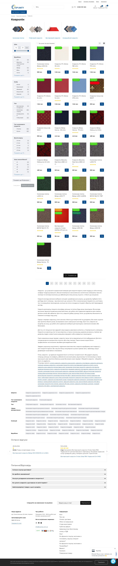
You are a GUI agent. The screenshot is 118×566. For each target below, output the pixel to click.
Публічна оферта (64, 526)
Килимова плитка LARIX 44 (43, 195)
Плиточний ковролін (45, 400)
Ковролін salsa (99, 424)
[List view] (99, 43)
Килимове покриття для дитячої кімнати (37, 408)
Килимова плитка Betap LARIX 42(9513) (79, 195)
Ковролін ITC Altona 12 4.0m (61, 97)
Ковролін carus (75, 433)
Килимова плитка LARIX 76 (96, 161)
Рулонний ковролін (31, 400)
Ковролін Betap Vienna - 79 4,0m (77, 129)
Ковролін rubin (30, 427)
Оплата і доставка (89, 1)
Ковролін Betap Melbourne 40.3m (95, 129)
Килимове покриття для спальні (35, 417)
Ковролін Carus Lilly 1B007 (96, 97)
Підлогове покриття (21, 16)
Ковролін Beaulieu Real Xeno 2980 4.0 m (61, 162)
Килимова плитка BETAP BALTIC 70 (43, 227)
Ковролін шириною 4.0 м (50, 392)
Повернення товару (65, 553)
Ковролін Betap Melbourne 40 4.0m (43, 161)
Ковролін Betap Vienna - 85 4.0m (60, 129)
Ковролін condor (64, 433)
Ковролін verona (53, 421)
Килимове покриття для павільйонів (66, 411)
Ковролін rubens (41, 427)
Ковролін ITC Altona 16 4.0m (43, 97)
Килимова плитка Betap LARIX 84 (43, 65)
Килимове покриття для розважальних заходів (39, 411)
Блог (97, 1)
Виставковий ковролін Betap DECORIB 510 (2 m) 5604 (30, 453)
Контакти (104, 1)
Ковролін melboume (68, 430)
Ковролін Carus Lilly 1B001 (43, 129)
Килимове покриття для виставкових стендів (92, 411)
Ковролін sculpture (74, 424)
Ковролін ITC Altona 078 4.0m (79, 97)
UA (72, 7)
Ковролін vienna (41, 421)
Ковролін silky (52, 424)
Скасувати (16, 185)
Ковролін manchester (82, 430)
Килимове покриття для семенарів (89, 408)
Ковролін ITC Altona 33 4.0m (61, 65)
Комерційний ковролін (47, 404)
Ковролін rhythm (53, 427)
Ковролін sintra (41, 424)
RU (75, 7)
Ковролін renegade (66, 427)
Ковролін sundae (88, 421)
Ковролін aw (96, 433)
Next (105, 452)
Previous (8, 452)
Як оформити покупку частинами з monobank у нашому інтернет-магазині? (70, 539)
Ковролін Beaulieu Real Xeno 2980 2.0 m (78, 162)
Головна (13, 16)
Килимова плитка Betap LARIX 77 (61, 195)
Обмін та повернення (66, 522)
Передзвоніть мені (16, 523)
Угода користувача (65, 524)
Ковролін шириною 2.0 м (33, 396)
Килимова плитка (61, 404)
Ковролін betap (85, 433)
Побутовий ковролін (32, 404)
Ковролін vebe (30, 433)
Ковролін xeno (30, 421)
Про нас (62, 517)
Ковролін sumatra (100, 421)
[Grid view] (104, 43)
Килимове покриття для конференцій (37, 414)
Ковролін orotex (52, 433)
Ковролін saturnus (87, 424)
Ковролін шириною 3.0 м (83, 392)
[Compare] (49, 48)
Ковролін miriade (55, 430)
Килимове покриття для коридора (76, 417)
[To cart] (49, 72)
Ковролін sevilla (62, 424)
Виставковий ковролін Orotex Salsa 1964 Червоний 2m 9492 (81, 456)
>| (93, 283)
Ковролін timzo (40, 433)
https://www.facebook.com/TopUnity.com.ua (39, 523)
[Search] (34, 7)
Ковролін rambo (78, 427)
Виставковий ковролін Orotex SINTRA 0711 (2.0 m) (61, 228)
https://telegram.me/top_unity (41, 523)
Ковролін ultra (64, 421)
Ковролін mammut (96, 430)
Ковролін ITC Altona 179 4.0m (96, 65)
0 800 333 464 (81, 7)
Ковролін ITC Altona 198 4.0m (79, 65)
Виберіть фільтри (27, 185)
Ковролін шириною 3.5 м (66, 392)
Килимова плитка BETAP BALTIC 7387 (96, 195)
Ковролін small (30, 424)
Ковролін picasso (90, 427)
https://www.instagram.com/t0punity (36, 523)
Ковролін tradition (75, 421)
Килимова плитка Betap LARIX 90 (96, 227)
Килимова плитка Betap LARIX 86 (78, 227)
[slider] (15, 51)
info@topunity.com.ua (42, 526)
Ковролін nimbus (31, 430)
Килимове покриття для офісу (55, 417)
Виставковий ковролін (75, 404)
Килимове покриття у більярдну (59, 414)
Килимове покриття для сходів (80, 414)
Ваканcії (62, 548)
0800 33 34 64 (15, 520)
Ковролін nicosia (43, 430)
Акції (79, 1)
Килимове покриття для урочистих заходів (64, 408)
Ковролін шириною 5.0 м (33, 392)
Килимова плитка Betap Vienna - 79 (43, 261)
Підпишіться (86, 503)
